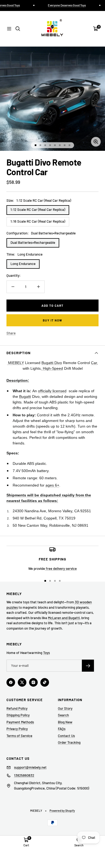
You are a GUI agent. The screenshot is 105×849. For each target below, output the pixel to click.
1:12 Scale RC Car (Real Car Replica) (37, 209)
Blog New (65, 722)
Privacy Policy (17, 729)
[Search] (17, 28)
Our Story (65, 708)
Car (94, 363)
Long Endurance (23, 263)
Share (11, 333)
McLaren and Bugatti (64, 618)
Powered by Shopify (62, 810)
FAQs (61, 729)
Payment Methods (20, 722)
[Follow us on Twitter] (22, 682)
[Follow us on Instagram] (33, 682)
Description (18, 353)
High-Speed (52, 368)
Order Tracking (69, 742)
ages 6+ (52, 485)
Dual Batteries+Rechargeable (32, 242)
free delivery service (61, 568)
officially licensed (52, 391)
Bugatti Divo (51, 363)
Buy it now (52, 320)
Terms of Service (19, 736)
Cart (26, 845)
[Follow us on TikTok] (44, 682)
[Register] (88, 666)
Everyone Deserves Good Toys (65, 5)
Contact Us (66, 736)
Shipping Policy (18, 715)
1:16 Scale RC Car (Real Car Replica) (37, 221)
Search (63, 715)
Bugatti (25, 396)
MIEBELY (15, 363)
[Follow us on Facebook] (10, 682)
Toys (46, 652)
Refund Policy (16, 708)
